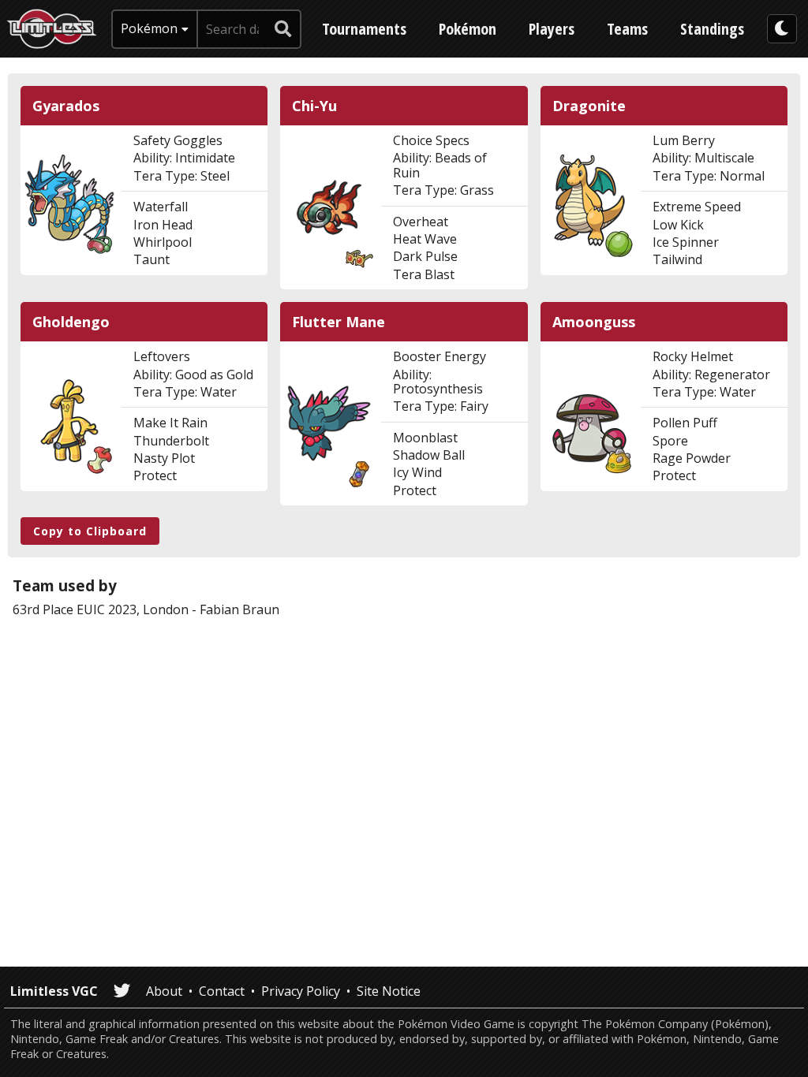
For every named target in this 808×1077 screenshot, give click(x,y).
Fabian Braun (239, 609)
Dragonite (589, 106)
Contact (222, 991)
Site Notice (389, 991)
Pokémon (467, 28)
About (164, 991)
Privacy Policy (300, 991)
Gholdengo (71, 322)
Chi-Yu (314, 106)
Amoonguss (593, 322)
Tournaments (364, 28)
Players (551, 28)
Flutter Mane (338, 322)
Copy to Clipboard (90, 531)
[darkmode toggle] (782, 28)
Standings (712, 28)
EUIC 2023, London (133, 609)
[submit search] (283, 29)
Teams (627, 28)
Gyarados (65, 106)
